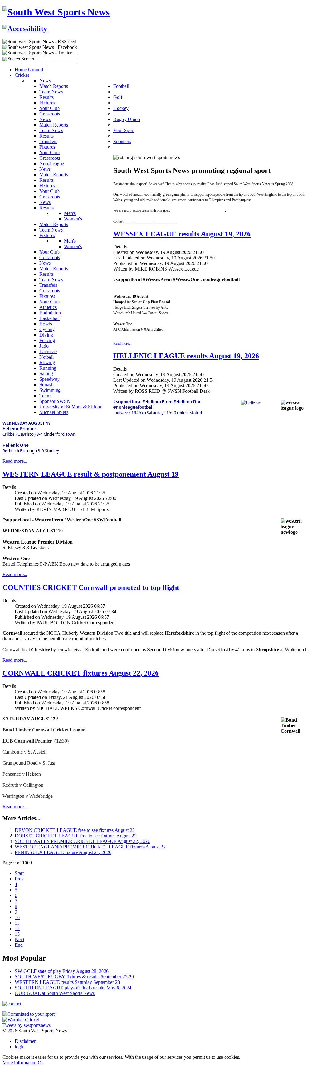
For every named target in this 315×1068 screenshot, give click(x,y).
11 (17, 923)
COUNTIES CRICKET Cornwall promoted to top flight (90, 587)
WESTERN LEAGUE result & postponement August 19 (90, 474)
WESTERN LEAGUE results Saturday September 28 (67, 982)
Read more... (122, 343)
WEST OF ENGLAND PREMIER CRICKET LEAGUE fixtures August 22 (90, 846)
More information (19, 1062)
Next (19, 939)
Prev (19, 878)
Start (19, 873)
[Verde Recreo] (28, 1014)
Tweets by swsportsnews (26, 1025)
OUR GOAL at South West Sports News (55, 993)
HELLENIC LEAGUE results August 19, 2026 (186, 356)
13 (17, 934)
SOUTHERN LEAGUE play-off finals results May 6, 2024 (73, 987)
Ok (41, 1062)
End (19, 945)
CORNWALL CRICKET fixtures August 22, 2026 (80, 673)
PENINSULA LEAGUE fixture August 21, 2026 (63, 852)
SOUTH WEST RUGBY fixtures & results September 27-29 (74, 976)
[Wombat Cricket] (20, 1019)
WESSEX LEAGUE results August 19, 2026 (182, 234)
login (20, 1046)
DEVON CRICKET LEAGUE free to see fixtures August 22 (75, 830)
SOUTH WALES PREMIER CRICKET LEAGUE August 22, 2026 (82, 841)
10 (17, 917)
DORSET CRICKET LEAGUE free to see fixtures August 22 (76, 835)
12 (17, 928)
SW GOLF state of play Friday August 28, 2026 (62, 971)
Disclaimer (25, 1041)
